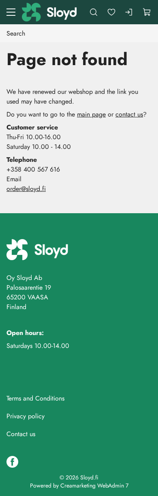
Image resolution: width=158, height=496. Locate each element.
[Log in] (129, 12)
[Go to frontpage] (50, 12)
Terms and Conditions (35, 398)
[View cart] (147, 12)
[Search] (93, 12)
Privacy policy (25, 416)
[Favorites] (111, 12)
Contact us (20, 434)
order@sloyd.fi (26, 188)
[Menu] (11, 12)
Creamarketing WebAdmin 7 (94, 485)
